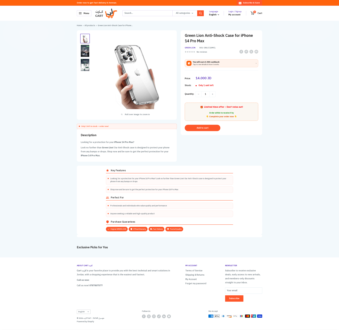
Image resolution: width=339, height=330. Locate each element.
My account (234, 14)
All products (89, 25)
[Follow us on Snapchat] (169, 316)
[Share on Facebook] (241, 52)
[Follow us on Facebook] (144, 316)
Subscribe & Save (251, 2)
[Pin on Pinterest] (246, 52)
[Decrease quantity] (198, 94)
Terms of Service (193, 270)
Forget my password (195, 283)
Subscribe (234, 298)
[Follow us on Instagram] (154, 316)
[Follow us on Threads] (149, 316)
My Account (191, 279)
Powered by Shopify (85, 321)
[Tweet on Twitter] (251, 52)
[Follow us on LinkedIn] (164, 316)
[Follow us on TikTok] (159, 316)
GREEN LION (190, 47)
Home (79, 25)
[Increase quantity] (212, 94)
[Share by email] (256, 52)
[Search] (200, 13)
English (81, 311)
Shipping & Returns (194, 275)
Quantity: (189, 94)
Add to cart (202, 128)
